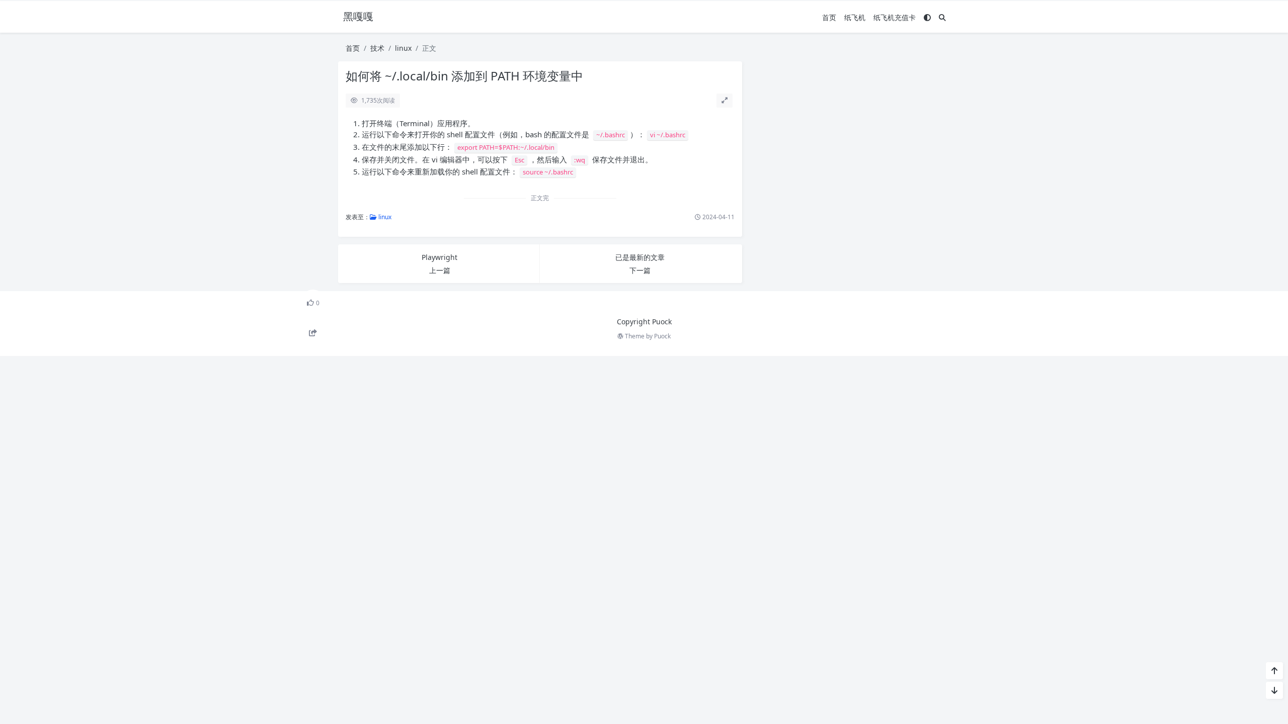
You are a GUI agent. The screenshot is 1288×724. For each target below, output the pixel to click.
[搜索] (942, 17)
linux (403, 48)
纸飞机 (854, 17)
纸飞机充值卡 (894, 17)
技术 (377, 48)
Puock (662, 336)
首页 (829, 17)
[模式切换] (927, 17)
